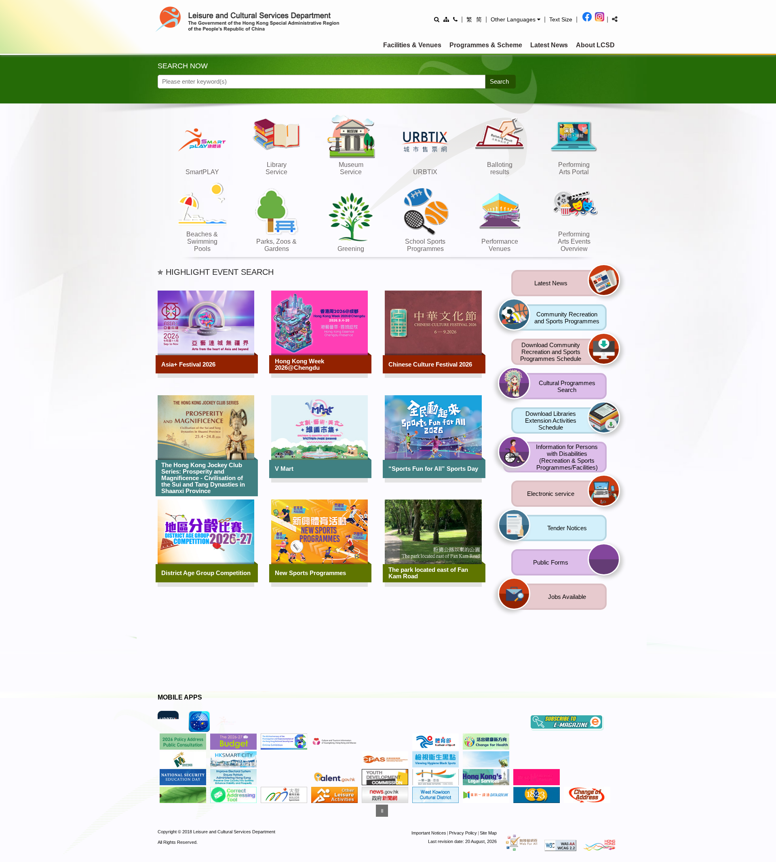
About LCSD (595, 45)
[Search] (436, 19)
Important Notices (428, 834)
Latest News (549, 45)
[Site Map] (446, 19)
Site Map (488, 834)
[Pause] (382, 812)
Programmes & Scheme (485, 45)
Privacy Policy (463, 834)
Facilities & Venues (412, 45)
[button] (515, 19)
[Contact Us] (455, 19)
